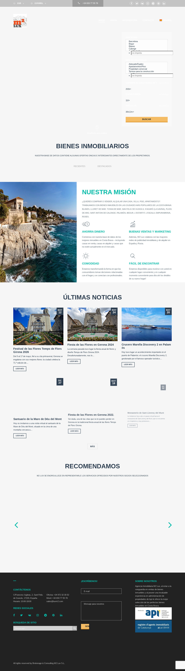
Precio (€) (131, 106)
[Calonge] (147, 49)
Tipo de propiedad (136, 60)
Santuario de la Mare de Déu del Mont (37, 419)
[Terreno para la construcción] (147, 71)
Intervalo (163, 83)
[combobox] (147, 53)
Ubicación (131, 37)
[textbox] (152, 53)
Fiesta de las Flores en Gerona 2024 (90, 344)
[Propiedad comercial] (147, 69)
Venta (113, 20)
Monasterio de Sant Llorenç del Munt (145, 414)
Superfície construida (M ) (141, 82)
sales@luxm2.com (54, 601)
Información (129, 20)
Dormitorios (133, 94)
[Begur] (147, 44)
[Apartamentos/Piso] (147, 66)
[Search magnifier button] (74, 628)
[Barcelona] (147, 41)
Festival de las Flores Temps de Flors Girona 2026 (37, 350)
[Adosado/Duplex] (147, 64)
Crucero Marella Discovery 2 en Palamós (146, 346)
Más (92, 446)
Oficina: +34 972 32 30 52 (57, 595)
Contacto (148, 20)
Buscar (146, 119)
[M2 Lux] (20, 20)
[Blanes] (147, 46)
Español (39, 3)
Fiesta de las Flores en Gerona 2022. (91, 414)
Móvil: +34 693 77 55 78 (57, 598)
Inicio (102, 20)
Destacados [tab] (104, 166)
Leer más (20, 369)
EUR (19, 3)
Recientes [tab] (79, 166)
